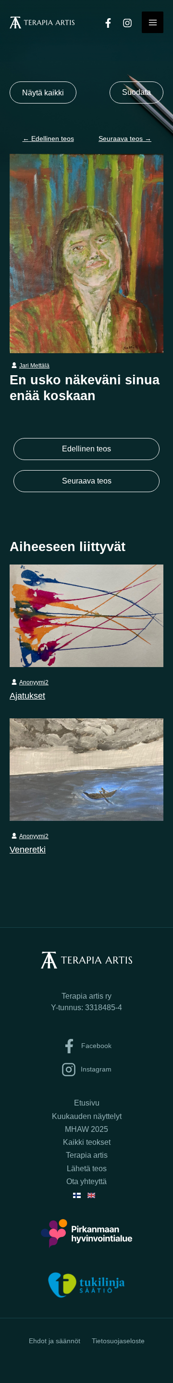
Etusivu (86, 1103)
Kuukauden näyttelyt (87, 1116)
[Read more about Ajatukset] (86, 615)
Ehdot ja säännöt (54, 1341)
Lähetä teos (87, 1168)
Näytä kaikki (43, 92)
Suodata (136, 92)
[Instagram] (127, 23)
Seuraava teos (125, 138)
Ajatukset (27, 696)
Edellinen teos (48, 138)
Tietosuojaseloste (118, 1341)
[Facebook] (108, 23)
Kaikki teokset (87, 1142)
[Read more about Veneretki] (86, 768)
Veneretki (28, 849)
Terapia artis (87, 1155)
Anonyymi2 (34, 682)
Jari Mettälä (34, 365)
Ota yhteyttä (86, 1181)
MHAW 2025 (86, 1129)
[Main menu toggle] (152, 22)
